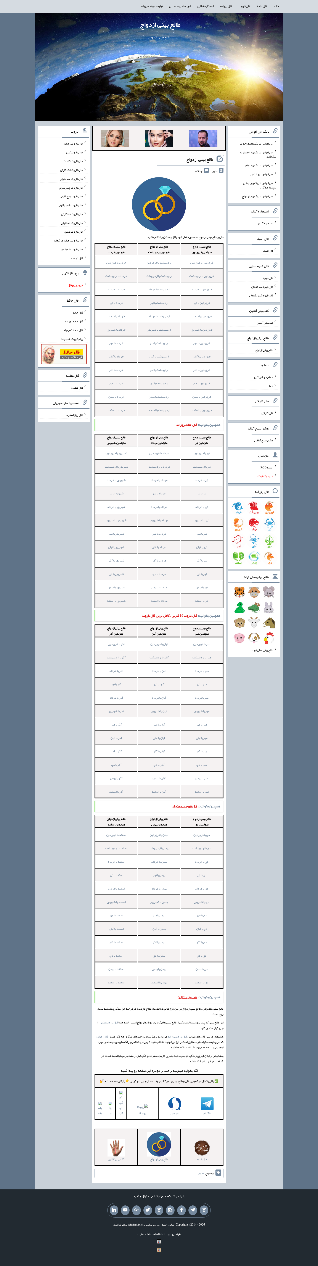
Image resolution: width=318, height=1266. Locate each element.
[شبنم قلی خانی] (115, 139)
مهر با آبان (201, 738)
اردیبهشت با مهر (159, 343)
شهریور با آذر (116, 560)
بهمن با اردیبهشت (159, 848)
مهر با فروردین (201, 644)
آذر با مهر (116, 724)
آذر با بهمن (116, 778)
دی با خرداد (202, 862)
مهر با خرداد (202, 671)
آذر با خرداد (116, 671)
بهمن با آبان (159, 929)
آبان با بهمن (159, 778)
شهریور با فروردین (116, 453)
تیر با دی (202, 574)
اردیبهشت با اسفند (159, 410)
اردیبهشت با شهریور (159, 330)
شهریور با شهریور (116, 520)
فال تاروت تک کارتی (71, 170)
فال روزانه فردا (74, 415)
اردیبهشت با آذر (159, 370)
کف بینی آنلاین (265, 323)
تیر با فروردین (202, 453)
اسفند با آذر (116, 942)
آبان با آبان (159, 738)
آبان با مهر (159, 724)
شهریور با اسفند (116, 601)
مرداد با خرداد (159, 480)
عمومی (200, 1173)
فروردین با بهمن (201, 397)
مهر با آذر (201, 751)
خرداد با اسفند (116, 410)
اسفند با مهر (116, 915)
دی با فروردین (201, 835)
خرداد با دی (116, 383)
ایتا (110, 1113)
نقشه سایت (144, 1234)
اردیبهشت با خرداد (159, 289)
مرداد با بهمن (159, 587)
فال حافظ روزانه (74, 321)
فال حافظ (262, 6)
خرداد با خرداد (116, 289)
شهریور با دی (116, 574)
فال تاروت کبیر (74, 152)
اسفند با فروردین (116, 835)
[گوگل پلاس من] (136, 1210)
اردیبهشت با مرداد (159, 316)
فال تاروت (244, 6)
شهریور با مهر (116, 534)
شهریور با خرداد (116, 480)
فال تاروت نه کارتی (72, 214)
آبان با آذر (159, 751)
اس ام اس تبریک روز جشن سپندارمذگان (259, 185)
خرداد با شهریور (116, 330)
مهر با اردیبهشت (201, 657)
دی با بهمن (202, 969)
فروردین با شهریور (201, 330)
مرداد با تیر (159, 493)
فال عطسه (77, 387)
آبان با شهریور (159, 711)
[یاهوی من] (204, 1210)
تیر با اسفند (201, 601)
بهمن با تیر (159, 875)
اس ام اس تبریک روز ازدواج (257, 196)
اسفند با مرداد (116, 888)
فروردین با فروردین (201, 262)
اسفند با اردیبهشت (116, 848)
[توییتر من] (147, 1210)
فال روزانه (226, 6)
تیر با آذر (202, 560)
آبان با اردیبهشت (159, 657)
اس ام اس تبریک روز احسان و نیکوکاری (258, 154)
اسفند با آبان (116, 929)
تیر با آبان (201, 547)
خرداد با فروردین (116, 262)
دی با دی (202, 955)
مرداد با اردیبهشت (159, 466)
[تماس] (159, 1210)
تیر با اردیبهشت (202, 466)
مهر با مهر (201, 724)
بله (100, 1113)
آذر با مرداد (116, 698)
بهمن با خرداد (159, 862)
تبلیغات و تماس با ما (151, 6)
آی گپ (121, 1110)
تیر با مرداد (201, 507)
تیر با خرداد (201, 480)
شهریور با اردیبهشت (116, 466)
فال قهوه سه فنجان (262, 286)
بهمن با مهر (159, 915)
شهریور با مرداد (116, 507)
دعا (271, 386)
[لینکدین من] (114, 1210)
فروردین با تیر (202, 303)
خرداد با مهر (116, 343)
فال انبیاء (268, 251)
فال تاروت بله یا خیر (71, 249)
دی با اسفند (202, 982)
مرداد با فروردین (159, 453)
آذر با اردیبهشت (116, 657)
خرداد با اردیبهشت (116, 276)
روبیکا (142, 1113)
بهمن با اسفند (159, 982)
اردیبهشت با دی (159, 383)
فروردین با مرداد (202, 316)
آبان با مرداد (159, 698)
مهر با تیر (202, 684)
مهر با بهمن (201, 778)
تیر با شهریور (201, 520)
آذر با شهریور (116, 711)
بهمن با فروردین (159, 835)
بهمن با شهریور (159, 902)
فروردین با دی (201, 383)
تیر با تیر (201, 493)
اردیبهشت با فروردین (159, 262)
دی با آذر (201, 942)
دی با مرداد (201, 888)
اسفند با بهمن (116, 969)
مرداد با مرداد (159, 507)
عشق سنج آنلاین (263, 440)
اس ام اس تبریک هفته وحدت (256, 143)
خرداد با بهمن (116, 397)
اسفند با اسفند (116, 982)
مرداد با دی (159, 574)
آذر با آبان (116, 738)
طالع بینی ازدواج (160, 24)
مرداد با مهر (159, 534)
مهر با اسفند (202, 791)
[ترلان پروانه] (159, 139)
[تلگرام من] (192, 1210)
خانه (276, 6)
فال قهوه (268, 278)
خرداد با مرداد (116, 316)
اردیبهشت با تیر (159, 303)
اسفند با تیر (116, 875)
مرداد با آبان (159, 547)
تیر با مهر (202, 534)
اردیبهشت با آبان (159, 356)
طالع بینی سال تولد (262, 650)
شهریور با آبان (116, 547)
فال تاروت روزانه (177, 1036)
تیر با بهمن (202, 587)
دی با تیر (202, 875)
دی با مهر (201, 915)
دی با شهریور (201, 902)
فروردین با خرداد (202, 289)
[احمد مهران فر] (203, 139)
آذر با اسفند (116, 791)
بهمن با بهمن (159, 969)
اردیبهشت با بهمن (159, 397)
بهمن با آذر (159, 942)
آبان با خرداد (159, 671)
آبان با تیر (159, 684)
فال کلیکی (267, 413)
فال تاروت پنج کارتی (71, 196)
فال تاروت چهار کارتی (71, 187)
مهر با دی (201, 765)
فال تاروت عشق (109, 1022)
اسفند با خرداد (116, 862)
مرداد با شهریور (159, 520)
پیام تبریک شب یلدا (72, 339)
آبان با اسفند (159, 791)
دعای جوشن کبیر (263, 377)
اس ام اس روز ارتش (262, 174)
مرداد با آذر (159, 560)
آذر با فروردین (116, 644)
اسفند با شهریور (116, 902)
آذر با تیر (116, 684)
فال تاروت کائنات (73, 161)
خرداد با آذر (116, 370)
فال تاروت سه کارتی (71, 179)
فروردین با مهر (201, 343)
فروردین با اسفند (202, 410)
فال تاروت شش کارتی (70, 205)
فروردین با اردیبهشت (201, 276)
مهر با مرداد (202, 698)
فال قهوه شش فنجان (261, 295)
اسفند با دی (116, 955)
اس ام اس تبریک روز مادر (258, 165)
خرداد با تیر (116, 303)
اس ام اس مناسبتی (180, 6)
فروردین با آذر (201, 370)
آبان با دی (159, 765)
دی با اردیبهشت (202, 848)
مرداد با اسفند (159, 601)
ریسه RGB (266, 467)
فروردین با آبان (201, 356)
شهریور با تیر (116, 493)
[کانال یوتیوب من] (125, 1210)
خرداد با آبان (116, 356)
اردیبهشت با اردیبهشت (159, 276)
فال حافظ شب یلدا (73, 330)
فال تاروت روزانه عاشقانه (68, 240)
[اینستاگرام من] (170, 1210)
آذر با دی (116, 765)
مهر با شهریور (201, 711)
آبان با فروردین (159, 644)
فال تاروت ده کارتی (72, 223)
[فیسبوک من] (181, 1210)
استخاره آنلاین (205, 6)
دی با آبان (201, 929)
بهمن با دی (159, 955)
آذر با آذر (116, 751)
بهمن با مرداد (159, 888)
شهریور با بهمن (116, 587)
